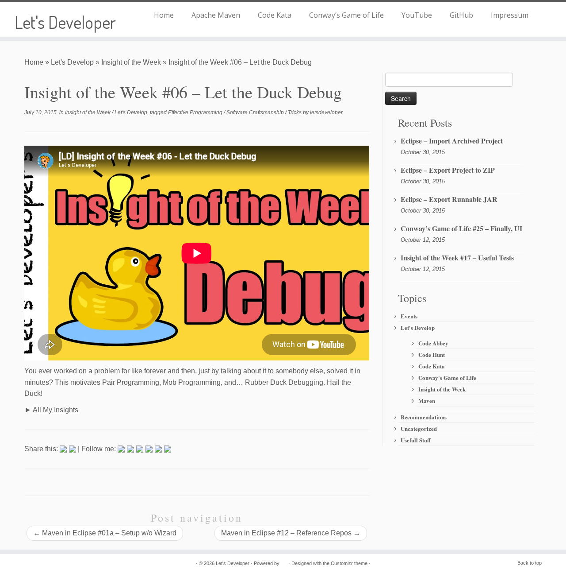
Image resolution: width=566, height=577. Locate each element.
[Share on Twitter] (130, 449)
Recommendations (424, 417)
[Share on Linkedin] (158, 449)
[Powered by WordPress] (284, 562)
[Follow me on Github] (66, 564)
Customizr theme (349, 563)
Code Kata (274, 15)
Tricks (295, 112)
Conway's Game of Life (447, 377)
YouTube (417, 15)
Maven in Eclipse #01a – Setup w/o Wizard (104, 533)
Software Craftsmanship (255, 112)
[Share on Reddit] (139, 449)
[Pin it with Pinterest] (149, 449)
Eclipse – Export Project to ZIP (448, 170)
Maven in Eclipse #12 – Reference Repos (290, 533)
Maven (426, 400)
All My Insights (55, 410)
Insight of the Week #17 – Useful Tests (457, 257)
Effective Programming (196, 112)
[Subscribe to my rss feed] (30, 564)
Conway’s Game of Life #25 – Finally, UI (461, 228)
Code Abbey (433, 343)
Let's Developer (65, 21)
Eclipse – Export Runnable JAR (449, 199)
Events (409, 316)
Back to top (529, 562)
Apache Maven (215, 15)
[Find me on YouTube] (72, 449)
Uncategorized (419, 428)
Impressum (509, 15)
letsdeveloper (326, 112)
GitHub (461, 15)
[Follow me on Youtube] (54, 564)
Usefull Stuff (416, 440)
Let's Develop (72, 62)
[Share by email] (167, 449)
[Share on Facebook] (121, 449)
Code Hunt (431, 354)
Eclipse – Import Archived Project (452, 141)
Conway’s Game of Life (346, 15)
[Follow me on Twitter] (63, 449)
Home (164, 15)
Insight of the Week (131, 62)
